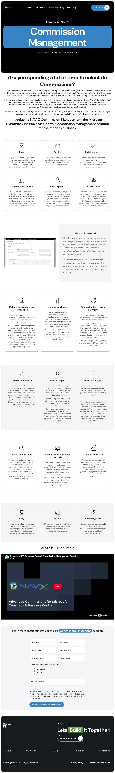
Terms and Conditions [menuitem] (99, 762)
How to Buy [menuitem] (71, 7)
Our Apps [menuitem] (39, 7)
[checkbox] (57, 671)
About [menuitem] (29, 7)
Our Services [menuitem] (52, 7)
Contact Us (98, 7)
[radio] (59, 669)
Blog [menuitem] (62, 7)
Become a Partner (68, 738)
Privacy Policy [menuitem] (76, 762)
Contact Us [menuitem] (104, 750)
